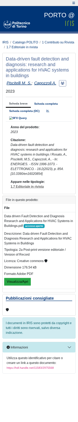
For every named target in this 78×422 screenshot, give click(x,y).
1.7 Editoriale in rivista (22, 47)
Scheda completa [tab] (46, 103)
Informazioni (19, 347)
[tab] (48, 111)
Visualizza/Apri (17, 281)
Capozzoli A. (45, 83)
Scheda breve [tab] (18, 103)
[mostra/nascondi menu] (74, 3)
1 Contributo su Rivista (58, 42)
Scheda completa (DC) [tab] (24, 111)
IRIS (5, 42)
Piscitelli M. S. (19, 83)
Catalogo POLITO (25, 42)
